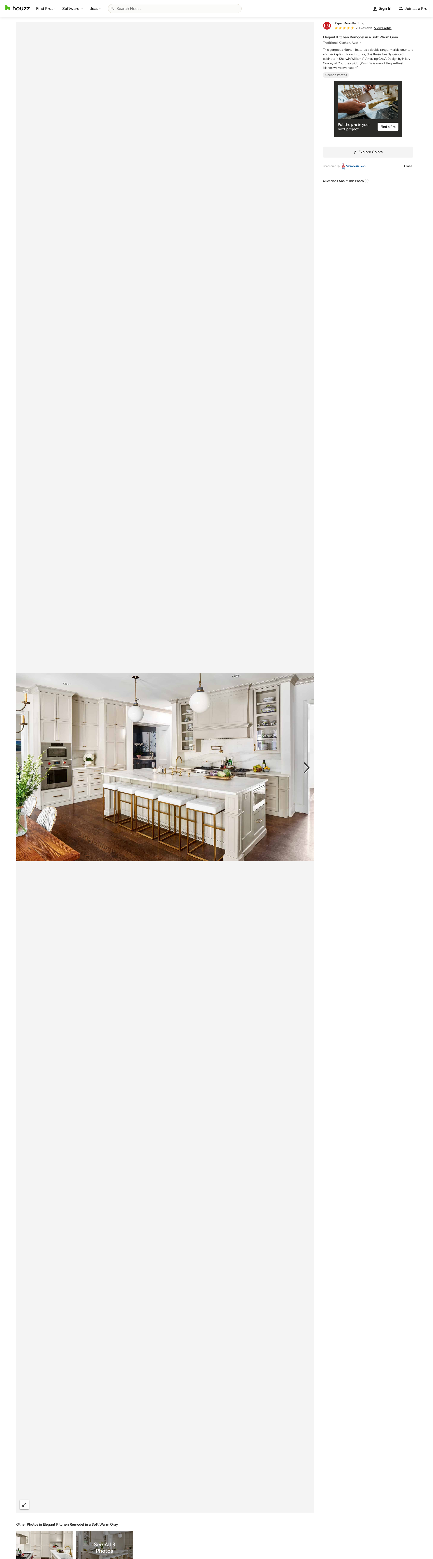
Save (180, 1504)
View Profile (383, 28)
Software (70, 8)
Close (408, 166)
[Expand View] (24, 1504)
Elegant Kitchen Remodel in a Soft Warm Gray (80, 1524)
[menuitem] (46, 8)
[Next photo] (306, 767)
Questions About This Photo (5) (346, 181)
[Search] (112, 8)
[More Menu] (305, 1504)
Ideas (93, 8)
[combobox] (175, 8)
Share (156, 1504)
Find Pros (44, 8)
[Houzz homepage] (18, 8)
